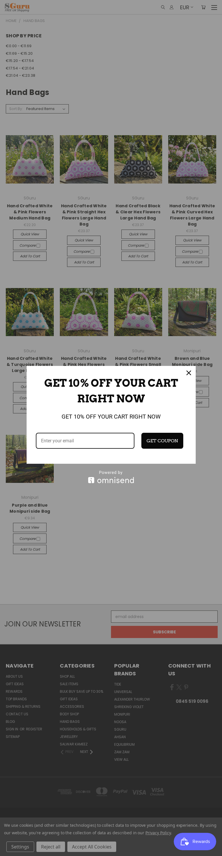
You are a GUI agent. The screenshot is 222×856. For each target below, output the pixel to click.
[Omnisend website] (111, 477)
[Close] (189, 373)
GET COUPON (162, 440)
